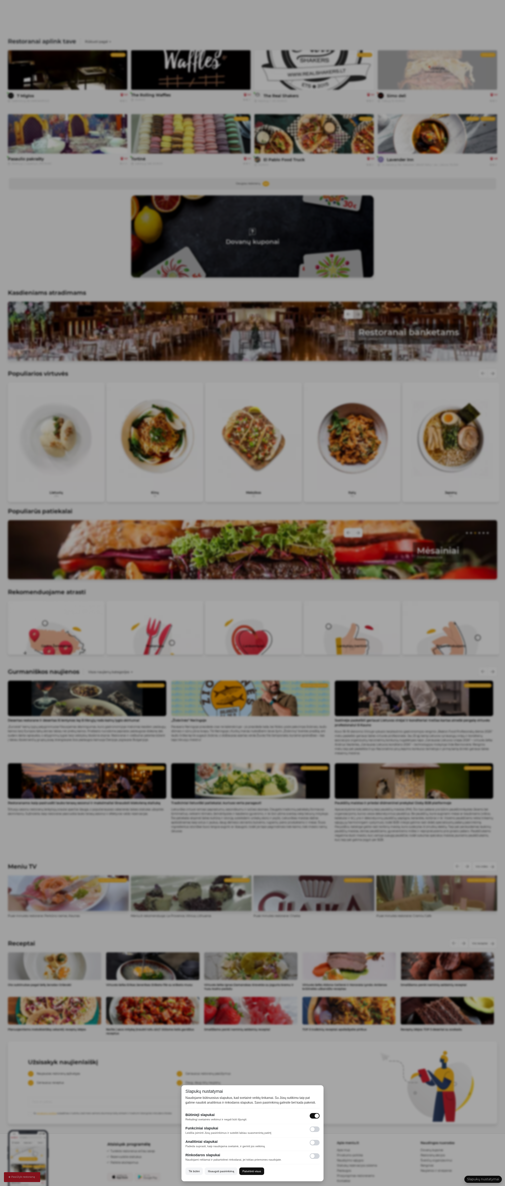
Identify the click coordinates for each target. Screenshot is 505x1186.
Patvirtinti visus (251, 1171)
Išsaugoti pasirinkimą (221, 1171)
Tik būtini (194, 1171)
